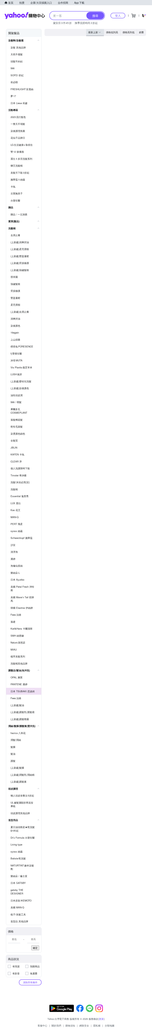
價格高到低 (129, 32)
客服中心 (42, 1025)
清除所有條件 (30, 982)
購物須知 (70, 1025)
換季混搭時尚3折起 (86, 23)
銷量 (141, 32)
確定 (35, 948)
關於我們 (56, 1025)
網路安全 (84, 1025)
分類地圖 (109, 1025)
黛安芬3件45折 (62, 23)
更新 (101, 1019)
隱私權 (96, 1025)
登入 (118, 15)
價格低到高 (112, 32)
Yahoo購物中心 (24, 15)
